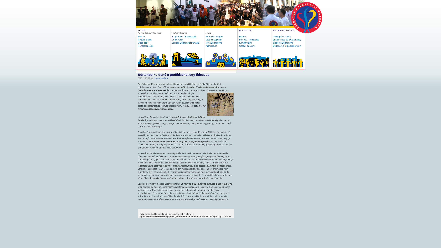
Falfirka (141, 36)
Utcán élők (143, 43)
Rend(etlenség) (145, 46)
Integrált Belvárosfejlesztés (184, 36)
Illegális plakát (144, 40)
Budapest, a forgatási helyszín (287, 46)
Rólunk (242, 36)
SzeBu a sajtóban (214, 40)
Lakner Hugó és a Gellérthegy (287, 40)
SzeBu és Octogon (214, 36)
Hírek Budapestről (214, 43)
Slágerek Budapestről (283, 43)
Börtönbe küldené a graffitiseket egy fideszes (173, 74)
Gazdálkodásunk (247, 46)
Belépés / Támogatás (249, 40)
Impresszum (211, 46)
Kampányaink (245, 43)
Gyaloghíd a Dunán (282, 36)
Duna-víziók (177, 40)
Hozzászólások (161, 78)
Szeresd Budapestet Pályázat (185, 43)
